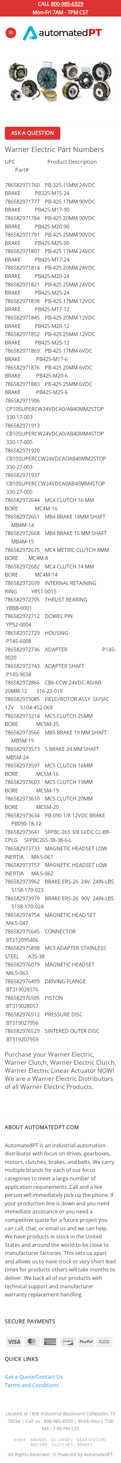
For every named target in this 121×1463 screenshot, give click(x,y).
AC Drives (61, 1440)
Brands (38, 1440)
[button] (10, 33)
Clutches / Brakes (72, 1444)
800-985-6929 (67, 3)
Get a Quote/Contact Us (34, 1376)
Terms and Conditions (32, 1385)
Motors (39, 1444)
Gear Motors (91, 1440)
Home (20, 1440)
